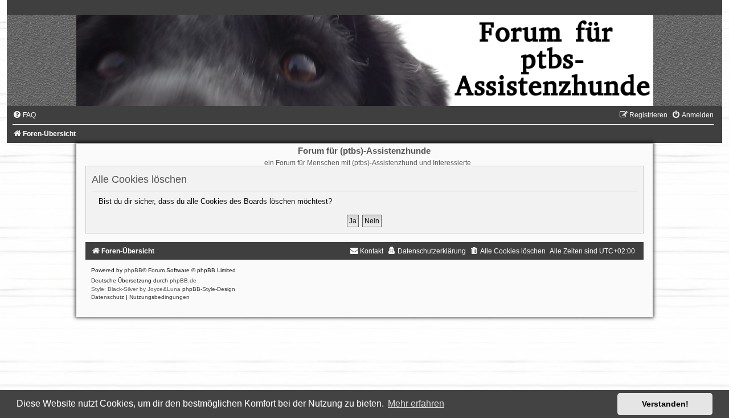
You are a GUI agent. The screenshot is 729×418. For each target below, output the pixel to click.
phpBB (133, 270)
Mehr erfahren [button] (416, 403)
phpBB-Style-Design (208, 289)
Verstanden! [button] (665, 403)
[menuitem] (24, 115)
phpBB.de (183, 280)
